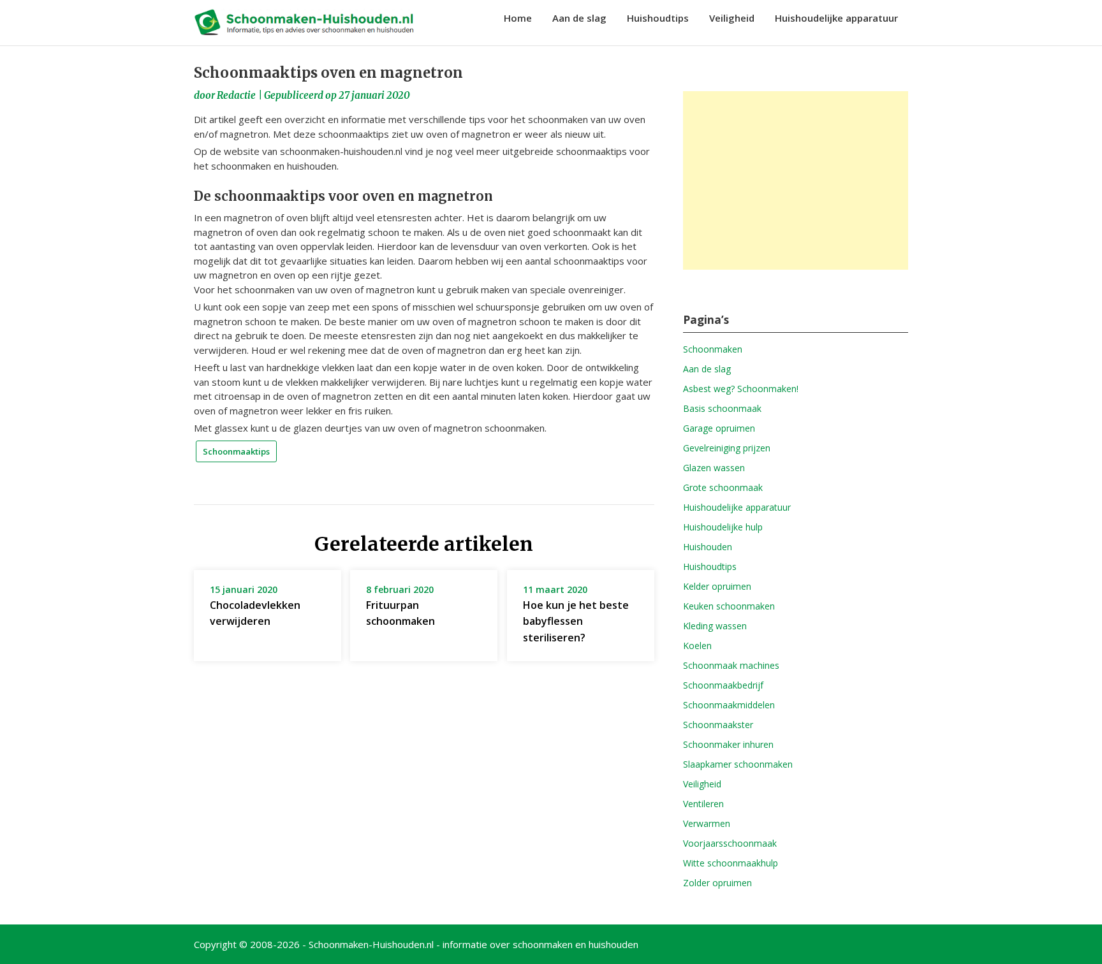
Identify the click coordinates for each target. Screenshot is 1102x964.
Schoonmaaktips (236, 451)
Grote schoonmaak (723, 487)
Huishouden (707, 547)
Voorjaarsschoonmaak (730, 843)
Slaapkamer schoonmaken (738, 764)
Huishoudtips (658, 17)
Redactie (236, 95)
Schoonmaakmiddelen (729, 705)
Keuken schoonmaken (729, 606)
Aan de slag (579, 17)
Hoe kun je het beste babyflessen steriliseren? (576, 621)
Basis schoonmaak (722, 408)
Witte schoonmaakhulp (730, 863)
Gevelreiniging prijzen (726, 448)
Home (518, 17)
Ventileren (703, 804)
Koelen (697, 645)
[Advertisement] (795, 180)
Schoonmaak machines (731, 665)
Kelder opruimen (717, 586)
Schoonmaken (712, 349)
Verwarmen (706, 823)
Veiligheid (731, 17)
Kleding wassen (715, 626)
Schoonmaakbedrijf (723, 685)
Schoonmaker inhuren (728, 744)
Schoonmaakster (718, 725)
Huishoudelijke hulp (723, 527)
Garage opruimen (719, 428)
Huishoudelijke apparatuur (836, 17)
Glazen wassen (714, 468)
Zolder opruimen (717, 883)
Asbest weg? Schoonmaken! (740, 389)
